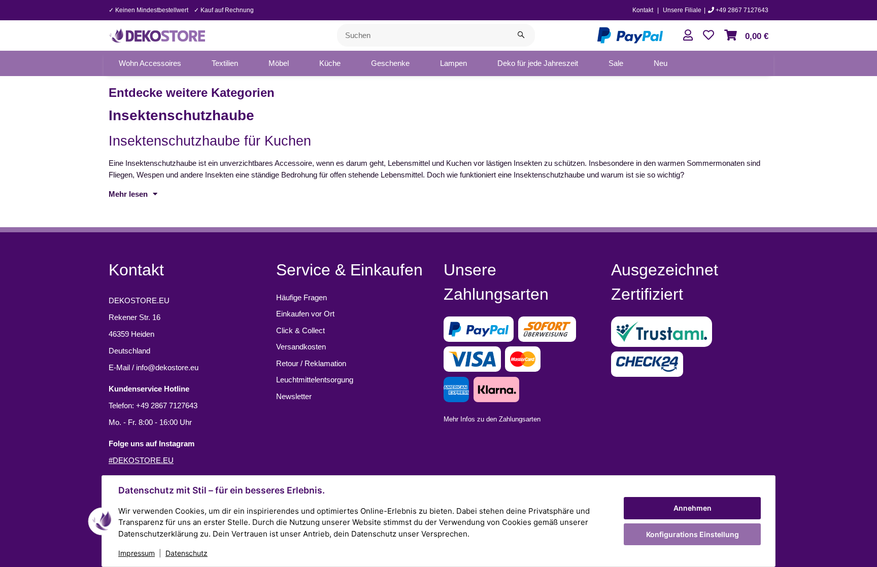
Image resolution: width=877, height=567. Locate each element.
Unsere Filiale (682, 10)
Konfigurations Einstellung (692, 534)
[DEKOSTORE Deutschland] (157, 34)
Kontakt (642, 10)
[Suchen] (521, 35)
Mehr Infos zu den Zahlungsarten (492, 419)
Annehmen (692, 508)
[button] (688, 35)
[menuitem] (150, 63)
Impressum (136, 553)
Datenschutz (186, 553)
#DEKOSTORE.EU (141, 460)
